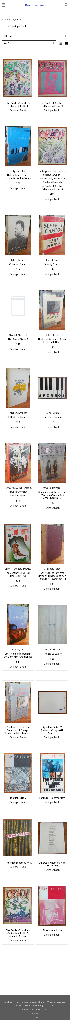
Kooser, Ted (18, 649)
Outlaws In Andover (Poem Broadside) (52, 864)
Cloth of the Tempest (18, 417)
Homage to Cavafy (52, 653)
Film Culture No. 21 (17, 797)
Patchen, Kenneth (18, 260)
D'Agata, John (18, 171)
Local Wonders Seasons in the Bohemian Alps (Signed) (18, 655)
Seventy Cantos (52, 264)
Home (4, 19)
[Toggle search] (66, 5)
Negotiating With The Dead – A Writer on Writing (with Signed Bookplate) (52, 494)
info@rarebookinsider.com (35, 1009)
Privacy (35, 1013)
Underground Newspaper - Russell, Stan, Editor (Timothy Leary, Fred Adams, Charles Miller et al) (52, 177)
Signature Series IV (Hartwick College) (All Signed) (52, 730)
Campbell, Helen (52, 568)
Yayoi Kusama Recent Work (18, 862)
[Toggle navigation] (3, 5)
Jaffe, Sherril (52, 335)
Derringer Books (19, 26)
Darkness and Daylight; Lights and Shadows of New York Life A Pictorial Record (52, 575)
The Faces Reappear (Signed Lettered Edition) (52, 341)
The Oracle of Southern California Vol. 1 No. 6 (52, 188)
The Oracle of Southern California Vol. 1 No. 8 (18, 105)
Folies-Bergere (18, 495)
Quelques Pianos (52, 417)
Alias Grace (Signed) (18, 339)
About (35, 1017)
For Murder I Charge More (52, 797)
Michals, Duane (52, 649)
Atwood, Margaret (18, 335)
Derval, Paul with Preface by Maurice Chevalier (18, 489)
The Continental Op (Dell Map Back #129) (17, 574)
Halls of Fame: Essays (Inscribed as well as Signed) (18, 177)
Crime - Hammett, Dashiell (18, 568)
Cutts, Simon (52, 412)
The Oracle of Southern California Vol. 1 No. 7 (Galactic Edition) (18, 933)
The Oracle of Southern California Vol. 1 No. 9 (52, 105)
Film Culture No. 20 (52, 930)
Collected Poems (18, 264)
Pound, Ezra (52, 260)
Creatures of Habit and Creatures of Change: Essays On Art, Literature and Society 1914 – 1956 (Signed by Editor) (18, 733)
